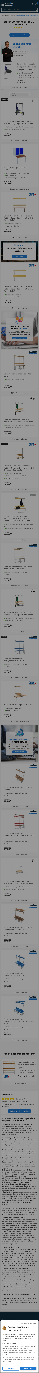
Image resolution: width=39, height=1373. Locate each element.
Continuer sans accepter (29, 1323)
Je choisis (11, 1368)
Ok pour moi (28, 1368)
